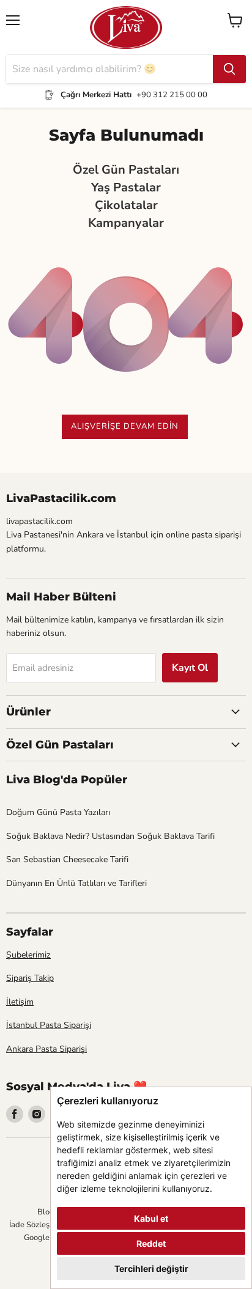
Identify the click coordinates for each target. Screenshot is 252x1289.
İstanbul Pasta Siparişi (48, 1025)
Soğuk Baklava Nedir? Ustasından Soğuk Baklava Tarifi (110, 836)
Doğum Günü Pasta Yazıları (58, 812)
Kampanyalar (126, 223)
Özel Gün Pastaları (126, 170)
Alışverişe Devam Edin (125, 426)
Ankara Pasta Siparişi (46, 1049)
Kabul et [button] (151, 1218)
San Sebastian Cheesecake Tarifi (67, 859)
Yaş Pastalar (126, 188)
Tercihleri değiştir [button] (151, 1268)
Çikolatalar (126, 205)
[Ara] (229, 69)
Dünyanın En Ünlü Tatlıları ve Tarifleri (76, 883)
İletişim (20, 1002)
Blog (45, 1211)
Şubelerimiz (28, 955)
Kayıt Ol (190, 667)
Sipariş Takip (30, 978)
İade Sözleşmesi (37, 1224)
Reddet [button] (151, 1243)
